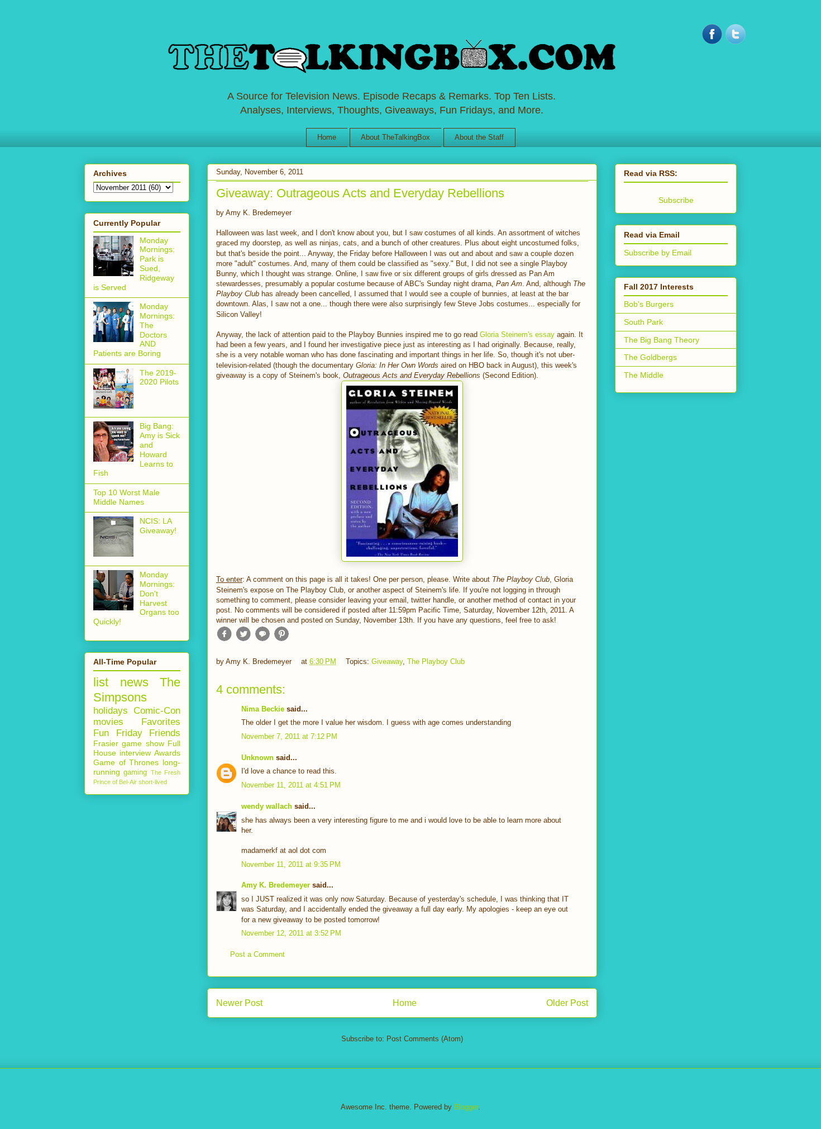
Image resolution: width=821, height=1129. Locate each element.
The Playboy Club (436, 661)
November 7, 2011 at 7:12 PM (289, 736)
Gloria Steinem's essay (517, 334)
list (100, 682)
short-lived (153, 782)
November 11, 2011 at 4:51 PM (291, 785)
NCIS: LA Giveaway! (158, 525)
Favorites (160, 722)
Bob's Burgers (649, 304)
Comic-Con (156, 710)
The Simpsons (136, 689)
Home (326, 137)
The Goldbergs (650, 357)
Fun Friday (117, 733)
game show (143, 743)
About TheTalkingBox (395, 137)
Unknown (257, 757)
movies (108, 722)
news (134, 682)
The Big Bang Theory (661, 339)
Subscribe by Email (657, 252)
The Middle (644, 375)
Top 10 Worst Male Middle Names (126, 497)
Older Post (567, 1003)
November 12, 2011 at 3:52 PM (291, 933)
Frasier (105, 743)
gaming (135, 772)
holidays (110, 710)
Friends (164, 733)
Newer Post (239, 1003)
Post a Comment (257, 954)
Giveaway (387, 661)
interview (135, 752)
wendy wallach (266, 806)
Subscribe (676, 200)
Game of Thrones (126, 762)
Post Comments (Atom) (424, 1039)
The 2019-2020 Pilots (159, 377)
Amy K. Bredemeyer (275, 885)
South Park (643, 321)
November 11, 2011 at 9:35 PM (291, 864)
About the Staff (479, 137)
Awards (167, 752)
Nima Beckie (262, 709)
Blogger (466, 1107)
